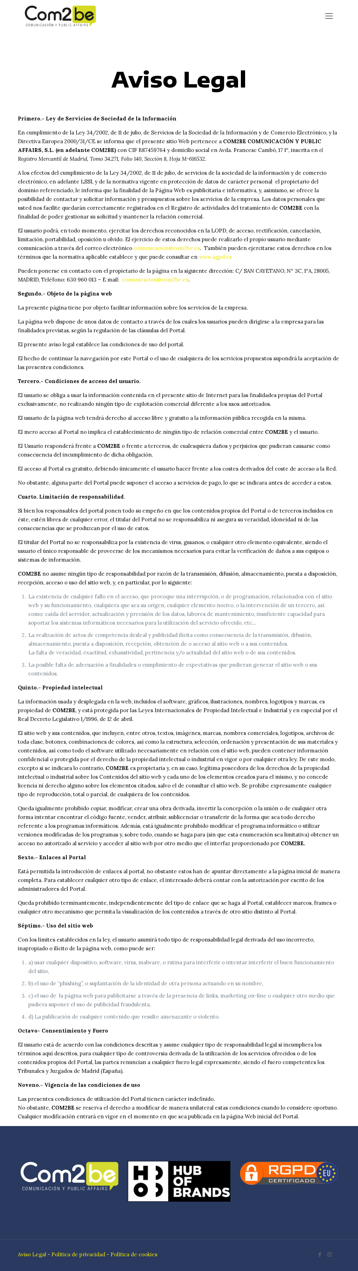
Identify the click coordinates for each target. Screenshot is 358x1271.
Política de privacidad (78, 1254)
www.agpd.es (215, 256)
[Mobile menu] (329, 16)
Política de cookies (133, 1254)
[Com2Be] (60, 16)
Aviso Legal (32, 1254)
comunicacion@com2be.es (167, 248)
